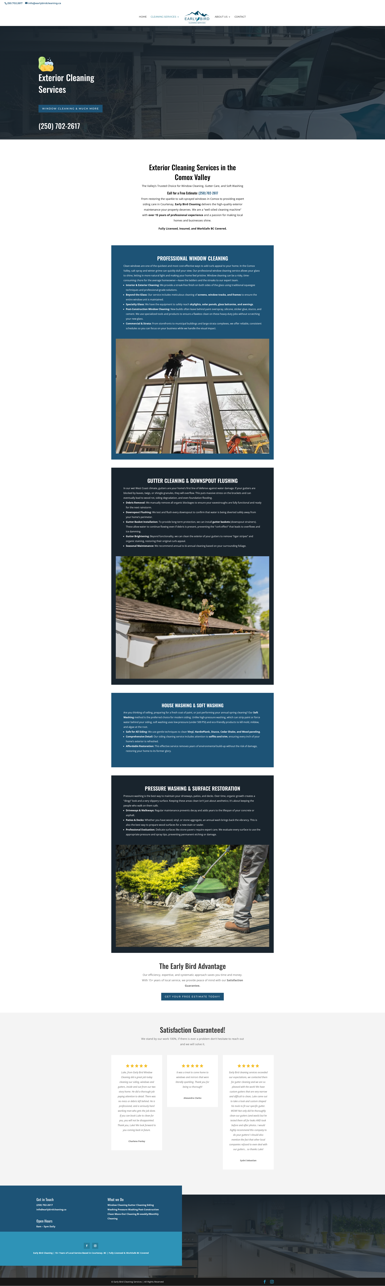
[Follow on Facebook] (87, 1246)
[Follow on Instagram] (95, 1246)
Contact (240, 17)
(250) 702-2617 (208, 193)
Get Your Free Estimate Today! (192, 996)
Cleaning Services (163, 17)
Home (143, 17)
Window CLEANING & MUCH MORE (70, 108)
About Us (221, 17)
